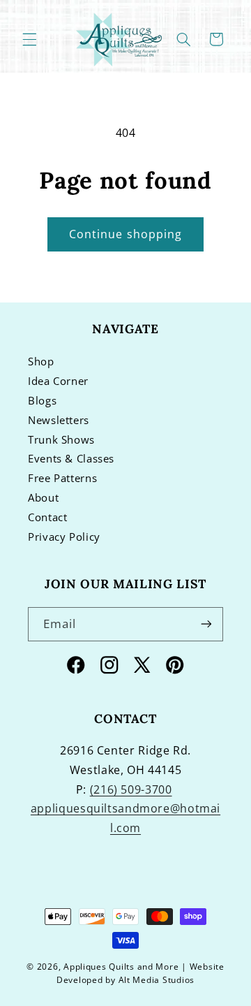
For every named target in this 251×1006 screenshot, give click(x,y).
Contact (47, 517)
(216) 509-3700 (131, 789)
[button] (29, 39)
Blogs (42, 400)
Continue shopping (125, 234)
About (43, 497)
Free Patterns (62, 478)
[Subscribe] (206, 624)
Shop (41, 361)
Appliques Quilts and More (120, 966)
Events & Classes (71, 458)
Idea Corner (58, 381)
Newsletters (58, 420)
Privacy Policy (64, 537)
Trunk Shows (61, 439)
